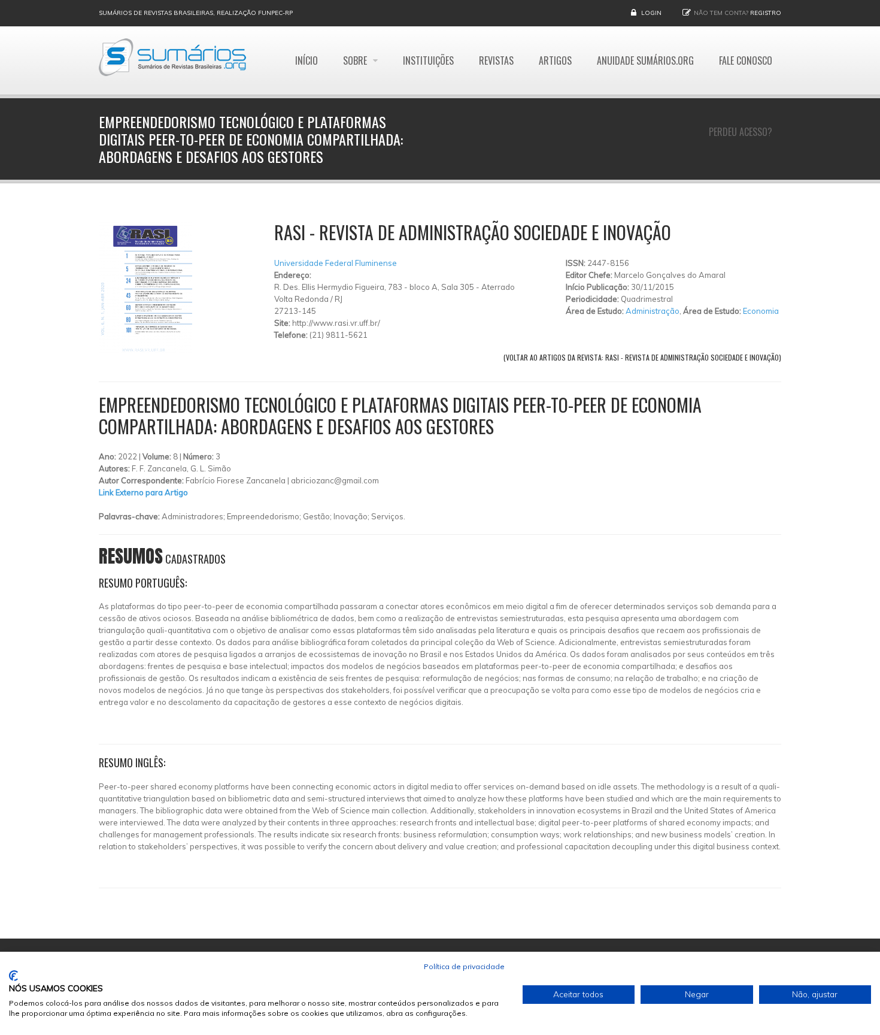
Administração (652, 311)
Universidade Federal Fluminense (335, 263)
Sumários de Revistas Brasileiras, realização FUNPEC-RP (196, 13)
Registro (765, 13)
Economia (761, 311)
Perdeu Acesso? (740, 132)
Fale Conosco (745, 60)
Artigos (555, 60)
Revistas (496, 60)
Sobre (356, 60)
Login (651, 13)
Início (306, 60)
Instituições (428, 60)
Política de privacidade (464, 966)
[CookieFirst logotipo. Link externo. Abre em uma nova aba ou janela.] (13, 975)
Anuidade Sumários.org (645, 60)
